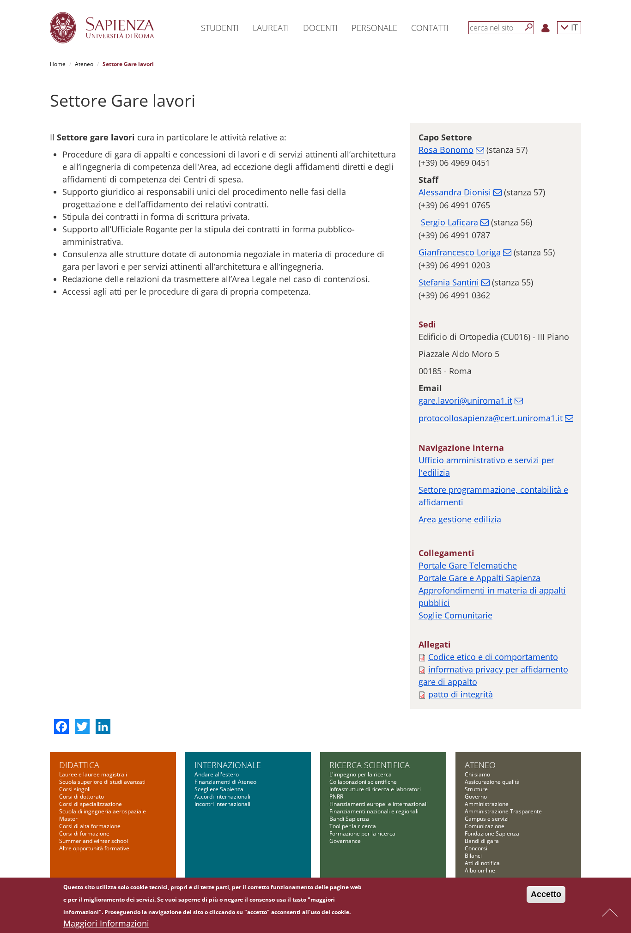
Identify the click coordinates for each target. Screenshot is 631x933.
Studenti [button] (220, 27)
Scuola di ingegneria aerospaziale (102, 811)
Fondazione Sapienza (492, 833)
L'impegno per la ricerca (360, 774)
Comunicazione (484, 826)
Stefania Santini (449, 282)
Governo (476, 796)
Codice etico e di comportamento (493, 656)
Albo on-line (480, 870)
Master (68, 819)
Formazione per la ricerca (362, 833)
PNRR (336, 796)
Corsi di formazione (84, 833)
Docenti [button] (320, 27)
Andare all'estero (216, 774)
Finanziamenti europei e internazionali (378, 804)
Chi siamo (477, 774)
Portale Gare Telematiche (468, 565)
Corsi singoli (75, 789)
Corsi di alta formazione (90, 826)
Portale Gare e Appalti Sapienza (479, 577)
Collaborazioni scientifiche (363, 782)
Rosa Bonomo (446, 149)
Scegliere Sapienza (218, 789)
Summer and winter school (93, 841)
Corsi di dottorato (81, 796)
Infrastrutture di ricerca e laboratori (375, 789)
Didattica (79, 764)
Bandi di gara (482, 841)
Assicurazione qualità (492, 782)
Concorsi (476, 848)
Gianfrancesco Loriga (460, 252)
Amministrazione (487, 804)
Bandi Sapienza (349, 819)
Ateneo (84, 64)
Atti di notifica (482, 863)
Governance (345, 841)
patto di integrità (460, 694)
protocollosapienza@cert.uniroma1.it (491, 418)
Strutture (476, 789)
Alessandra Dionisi (455, 192)
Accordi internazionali (222, 796)
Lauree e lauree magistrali (93, 774)
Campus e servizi (487, 819)
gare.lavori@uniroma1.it (465, 400)
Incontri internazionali (222, 804)
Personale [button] (374, 27)
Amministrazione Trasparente (503, 811)
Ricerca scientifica (369, 764)
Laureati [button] (271, 27)
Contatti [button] (430, 27)
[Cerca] (529, 27)
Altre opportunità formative (94, 848)
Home (58, 64)
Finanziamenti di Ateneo (225, 782)
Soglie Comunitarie (455, 615)
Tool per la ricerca (352, 826)
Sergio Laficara (449, 222)
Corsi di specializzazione (90, 804)
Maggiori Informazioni (106, 923)
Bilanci (473, 856)
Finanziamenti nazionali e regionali (374, 811)
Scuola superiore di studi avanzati (102, 782)
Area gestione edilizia (460, 519)
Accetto (546, 894)
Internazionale (227, 764)
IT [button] (573, 27)
